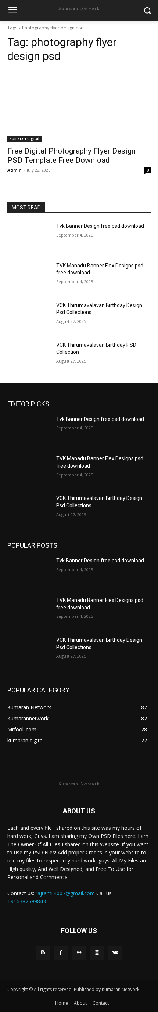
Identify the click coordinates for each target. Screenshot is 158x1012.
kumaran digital (24, 138)
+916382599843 (26, 901)
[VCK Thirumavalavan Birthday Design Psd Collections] (28, 317)
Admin (14, 170)
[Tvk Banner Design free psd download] (28, 238)
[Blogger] (43, 953)
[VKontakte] (115, 953)
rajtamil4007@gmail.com (65, 893)
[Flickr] (79, 953)
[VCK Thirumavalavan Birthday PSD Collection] (28, 357)
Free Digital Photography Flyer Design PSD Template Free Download (71, 156)
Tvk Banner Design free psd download (100, 226)
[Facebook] (61, 953)
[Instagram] (97, 953)
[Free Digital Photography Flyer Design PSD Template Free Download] (79, 106)
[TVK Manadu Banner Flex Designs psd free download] (28, 277)
